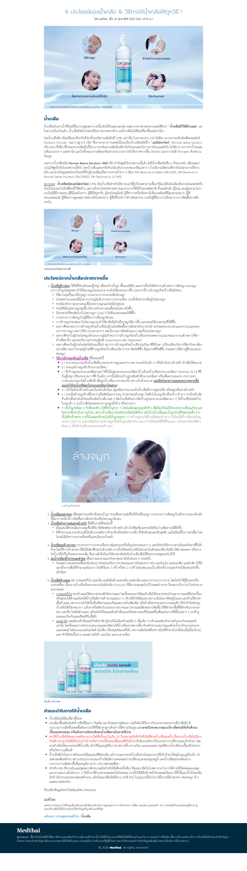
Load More (123, 861)
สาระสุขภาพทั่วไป (67, 816)
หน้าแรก (49, 816)
